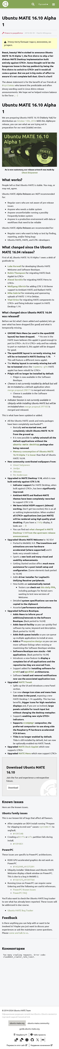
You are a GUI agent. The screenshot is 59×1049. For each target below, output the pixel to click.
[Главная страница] (5, 4)
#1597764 (29, 879)
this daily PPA (48, 587)
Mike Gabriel (14, 293)
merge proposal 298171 (19, 390)
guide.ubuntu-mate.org (29, 1029)
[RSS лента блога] (16, 1040)
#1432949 (18, 866)
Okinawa (17, 471)
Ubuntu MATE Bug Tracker (20, 910)
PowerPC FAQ (20, 892)
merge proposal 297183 (36, 406)
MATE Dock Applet (28, 746)
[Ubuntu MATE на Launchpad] (27, 1040)
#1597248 (18, 833)
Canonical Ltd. (24, 1017)
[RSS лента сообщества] (21, 1040)
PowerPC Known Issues (24, 889)
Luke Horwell (14, 266)
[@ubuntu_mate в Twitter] (37, 1040)
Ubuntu (44, 1014)
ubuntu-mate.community (38, 1023)
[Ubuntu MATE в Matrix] (43, 1040)
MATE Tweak (25, 682)
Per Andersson (20, 474)
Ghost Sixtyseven (21, 464)
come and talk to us (18, 932)
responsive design (32, 641)
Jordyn (16, 468)
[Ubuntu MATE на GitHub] (32, 1040)
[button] (53, 4)
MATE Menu (25, 753)
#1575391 (29, 866)
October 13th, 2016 (26, 120)
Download (13, 787)
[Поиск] (33, 4)
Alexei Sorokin (15, 279)
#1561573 (18, 879)
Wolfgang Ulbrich (17, 286)
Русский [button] (42, 4)
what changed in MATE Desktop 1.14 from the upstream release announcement (34, 533)
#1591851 (18, 843)
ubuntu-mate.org (17, 1023)
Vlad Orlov (13, 299)
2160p (39, 522)
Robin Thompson (16, 272)
